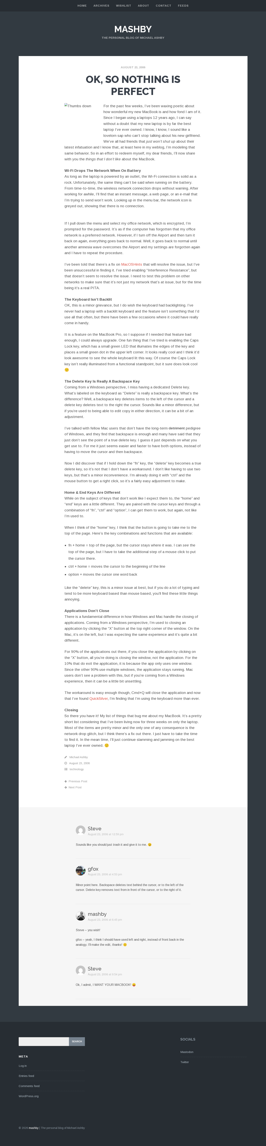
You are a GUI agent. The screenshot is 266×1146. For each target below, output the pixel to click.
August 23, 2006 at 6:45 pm (105, 919)
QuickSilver (98, 698)
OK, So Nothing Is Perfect (133, 85)
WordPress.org (29, 1096)
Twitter (184, 1062)
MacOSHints (131, 264)
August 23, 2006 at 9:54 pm (105, 974)
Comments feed (29, 1086)
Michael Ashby (78, 757)
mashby (133, 29)
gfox (93, 869)
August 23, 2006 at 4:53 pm (105, 874)
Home (82, 5)
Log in (23, 1065)
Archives (101, 5)
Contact (163, 5)
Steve (94, 829)
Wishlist (123, 5)
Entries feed (26, 1076)
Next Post (75, 787)
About (143, 5)
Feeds (183, 5)
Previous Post (78, 781)
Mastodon (186, 1052)
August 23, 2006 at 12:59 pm (106, 834)
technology (77, 769)
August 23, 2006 (133, 67)
